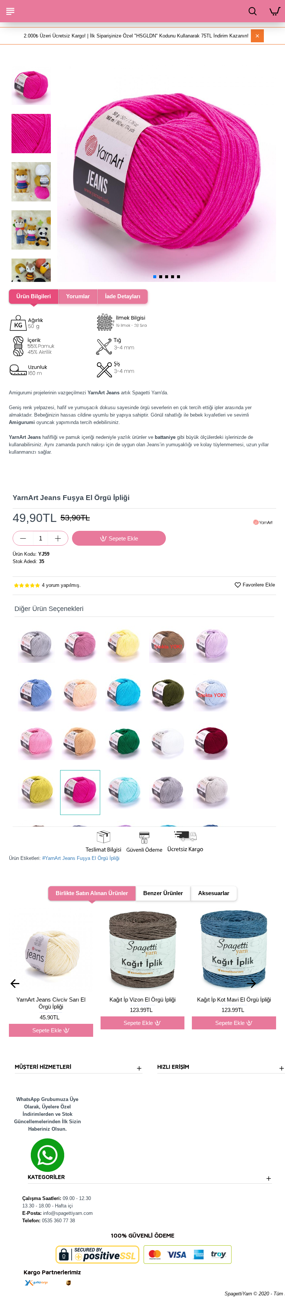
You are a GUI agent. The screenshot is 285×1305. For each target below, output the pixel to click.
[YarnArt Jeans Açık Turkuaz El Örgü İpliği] (124, 695)
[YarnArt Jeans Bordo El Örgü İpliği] (211, 743)
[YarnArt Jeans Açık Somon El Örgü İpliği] (80, 695)
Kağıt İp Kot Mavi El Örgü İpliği (173, 999)
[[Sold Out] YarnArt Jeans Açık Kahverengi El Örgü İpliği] (168, 646)
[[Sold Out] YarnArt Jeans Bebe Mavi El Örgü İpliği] (211, 695)
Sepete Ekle (77, 1023)
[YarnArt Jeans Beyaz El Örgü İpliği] (168, 743)
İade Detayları (122, 296)
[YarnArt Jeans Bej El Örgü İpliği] (80, 743)
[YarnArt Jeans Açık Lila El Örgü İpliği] (211, 646)
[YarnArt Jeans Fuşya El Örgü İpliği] (80, 792)
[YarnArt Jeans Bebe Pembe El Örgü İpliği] (36, 743)
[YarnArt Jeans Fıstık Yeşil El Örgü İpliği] (36, 792)
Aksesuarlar (213, 893)
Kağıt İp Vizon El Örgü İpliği (82, 999)
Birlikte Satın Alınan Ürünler (92, 893)
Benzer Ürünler (163, 893)
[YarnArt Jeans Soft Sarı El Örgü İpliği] (124, 646)
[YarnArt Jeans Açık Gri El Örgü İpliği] (36, 646)
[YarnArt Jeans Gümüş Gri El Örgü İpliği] (211, 792)
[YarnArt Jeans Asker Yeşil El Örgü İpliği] (168, 695)
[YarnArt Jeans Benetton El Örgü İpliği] (124, 743)
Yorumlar (78, 296)
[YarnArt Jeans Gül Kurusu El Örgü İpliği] (80, 646)
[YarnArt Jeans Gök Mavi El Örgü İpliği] (124, 792)
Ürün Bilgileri (33, 296)
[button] (64, 172)
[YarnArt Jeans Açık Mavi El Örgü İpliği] (36, 695)
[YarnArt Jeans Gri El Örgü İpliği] (168, 792)
